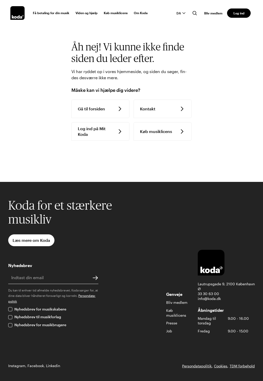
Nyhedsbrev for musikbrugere (40, 325)
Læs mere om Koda (31, 240)
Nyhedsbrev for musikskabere (40, 309)
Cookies (220, 366)
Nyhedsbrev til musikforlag (37, 317)
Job (169, 331)
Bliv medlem (213, 13)
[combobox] (181, 13)
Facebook (35, 366)
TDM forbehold (242, 366)
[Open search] (194, 13)
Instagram (16, 366)
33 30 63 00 (208, 293)
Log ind (239, 13)
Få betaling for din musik (51, 13)
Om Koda (141, 13)
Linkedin (53, 366)
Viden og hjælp (87, 13)
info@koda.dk (209, 298)
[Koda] (17, 13)
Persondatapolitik (197, 366)
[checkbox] (10, 309)
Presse (171, 323)
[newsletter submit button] (95, 277)
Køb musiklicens (116, 13)
